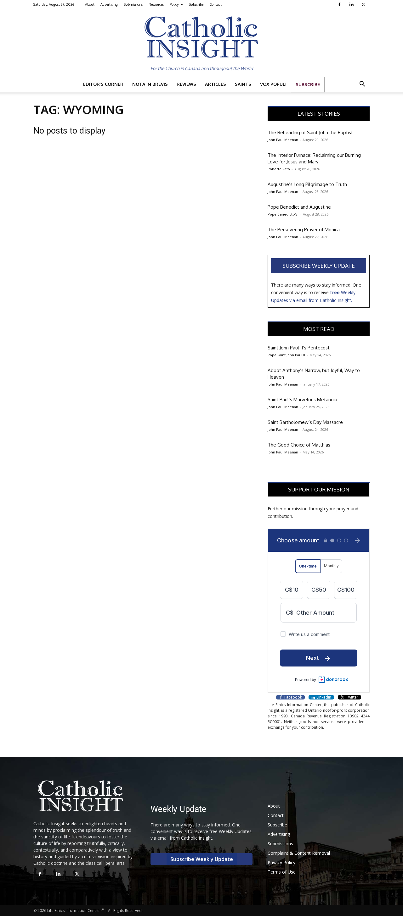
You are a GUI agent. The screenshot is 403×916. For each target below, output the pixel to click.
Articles (215, 84)
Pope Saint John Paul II (286, 355)
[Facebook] (340, 4)
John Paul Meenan (283, 139)
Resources (156, 4)
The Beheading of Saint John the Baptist (310, 132)
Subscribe (196, 4)
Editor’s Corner (103, 84)
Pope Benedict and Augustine (299, 207)
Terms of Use (282, 872)
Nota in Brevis (150, 84)
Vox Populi (273, 84)
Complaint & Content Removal (299, 853)
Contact (215, 4)
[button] (362, 85)
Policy (174, 4)
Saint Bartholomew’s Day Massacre (305, 422)
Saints (243, 84)
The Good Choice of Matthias (299, 445)
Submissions (133, 4)
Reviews (186, 84)
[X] (364, 4)
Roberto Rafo (279, 169)
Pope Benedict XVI (283, 214)
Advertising (109, 4)
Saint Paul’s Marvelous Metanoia (302, 400)
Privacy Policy (281, 862)
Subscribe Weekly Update (318, 265)
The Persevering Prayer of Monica (304, 230)
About (89, 4)
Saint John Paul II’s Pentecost (299, 348)
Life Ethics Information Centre (73, 910)
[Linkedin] (352, 4)
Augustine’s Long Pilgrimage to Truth (307, 184)
